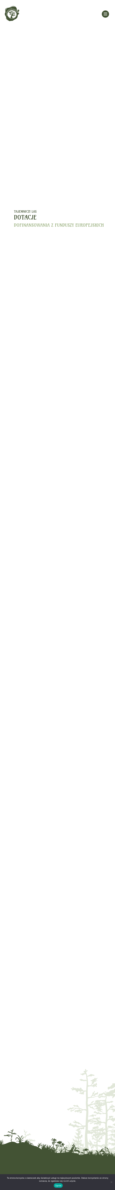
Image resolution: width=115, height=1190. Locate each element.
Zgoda (58, 1185)
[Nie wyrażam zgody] (111, 1182)
